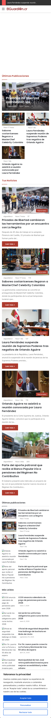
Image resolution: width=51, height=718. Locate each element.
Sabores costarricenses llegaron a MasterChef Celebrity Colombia (12, 136)
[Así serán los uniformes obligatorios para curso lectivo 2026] (9, 618)
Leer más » (10, 244)
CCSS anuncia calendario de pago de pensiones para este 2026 (32, 600)
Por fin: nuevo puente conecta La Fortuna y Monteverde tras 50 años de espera (32, 647)
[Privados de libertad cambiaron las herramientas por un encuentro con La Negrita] (25, 96)
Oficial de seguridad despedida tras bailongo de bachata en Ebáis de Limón (33, 631)
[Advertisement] (25, 47)
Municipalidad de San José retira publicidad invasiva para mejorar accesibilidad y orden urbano (33, 664)
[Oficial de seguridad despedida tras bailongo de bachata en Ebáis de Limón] (9, 634)
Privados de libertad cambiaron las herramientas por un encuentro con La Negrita (25, 223)
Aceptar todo (25, 698)
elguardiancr (12, 106)
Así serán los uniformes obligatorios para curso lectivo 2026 (33, 616)
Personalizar (25, 705)
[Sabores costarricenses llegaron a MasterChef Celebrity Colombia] (13, 119)
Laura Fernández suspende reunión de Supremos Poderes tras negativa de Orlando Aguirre (37, 136)
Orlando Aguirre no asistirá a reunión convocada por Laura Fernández (12, 169)
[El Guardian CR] (17, 9)
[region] (25, 694)
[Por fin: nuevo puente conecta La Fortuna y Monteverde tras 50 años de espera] (9, 650)
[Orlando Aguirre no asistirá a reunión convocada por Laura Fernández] (13, 152)
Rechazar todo (25, 712)
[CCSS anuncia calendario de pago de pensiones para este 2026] (9, 603)
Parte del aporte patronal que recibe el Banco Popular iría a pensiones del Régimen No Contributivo (22, 470)
